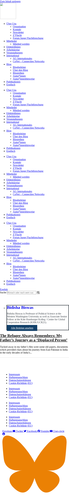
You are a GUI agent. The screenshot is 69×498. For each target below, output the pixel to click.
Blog (8, 64)
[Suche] (38, 292)
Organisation (19, 26)
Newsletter (18, 32)
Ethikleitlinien (13, 46)
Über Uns (11, 23)
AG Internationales (22, 58)
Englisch (10, 84)
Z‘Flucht (17, 35)
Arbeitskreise (13, 49)
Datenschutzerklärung (20, 380)
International (12, 55)
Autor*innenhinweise (24, 78)
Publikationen (13, 81)
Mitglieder (11, 41)
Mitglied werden (21, 44)
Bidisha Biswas (20, 307)
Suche (3, 292)
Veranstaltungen (14, 52)
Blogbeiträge (19, 67)
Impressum (14, 374)
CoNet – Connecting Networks (28, 61)
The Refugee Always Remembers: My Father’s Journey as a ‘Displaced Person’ (33, 338)
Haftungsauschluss (18, 377)
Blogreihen (18, 73)
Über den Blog (20, 70)
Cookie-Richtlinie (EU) (21, 383)
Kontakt (17, 29)
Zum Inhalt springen (10, 1)
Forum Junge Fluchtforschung (28, 38)
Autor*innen (19, 76)
